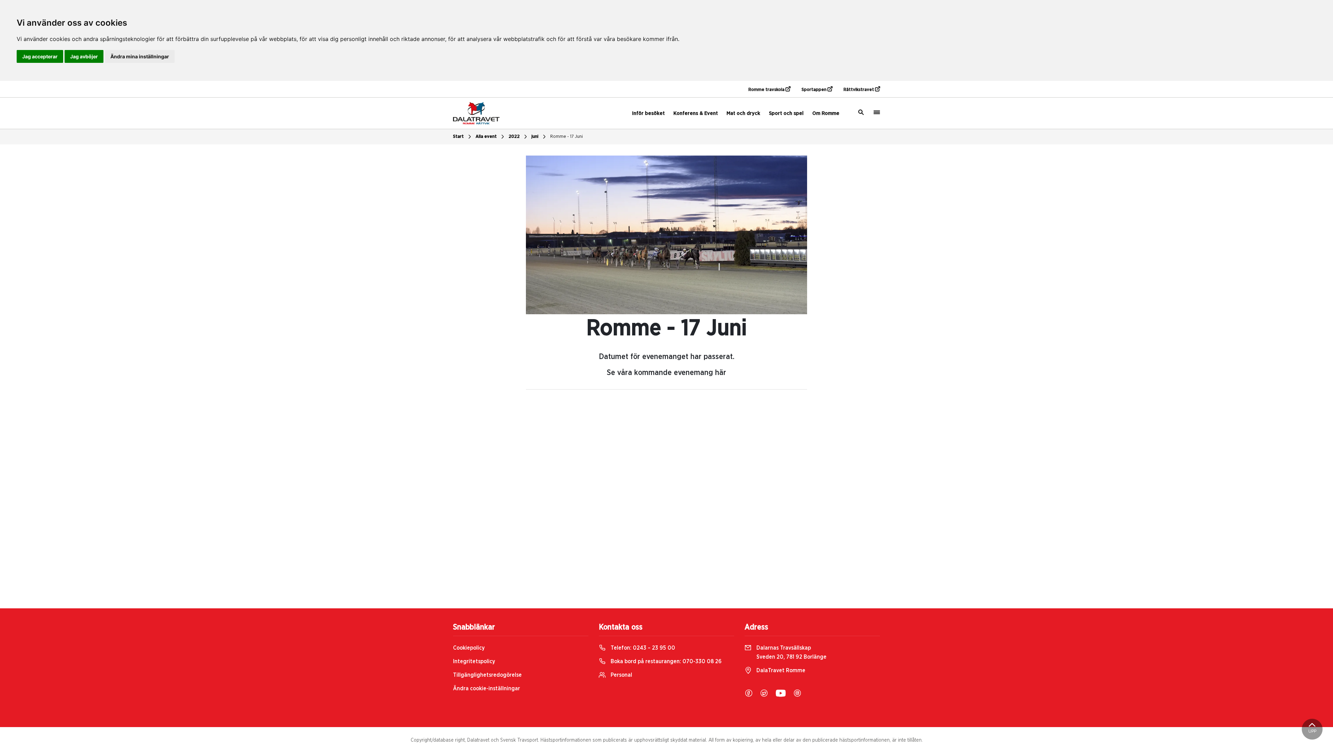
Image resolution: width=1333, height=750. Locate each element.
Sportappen (815, 90)
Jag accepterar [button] (40, 56)
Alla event (486, 136)
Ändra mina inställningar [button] (139, 56)
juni (534, 136)
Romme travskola (767, 90)
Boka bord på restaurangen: (665, 661)
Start (458, 136)
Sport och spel (786, 113)
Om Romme (825, 113)
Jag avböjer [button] (84, 56)
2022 (514, 136)
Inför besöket (648, 113)
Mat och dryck (743, 113)
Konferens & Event (695, 113)
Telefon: (642, 648)
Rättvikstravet (859, 90)
